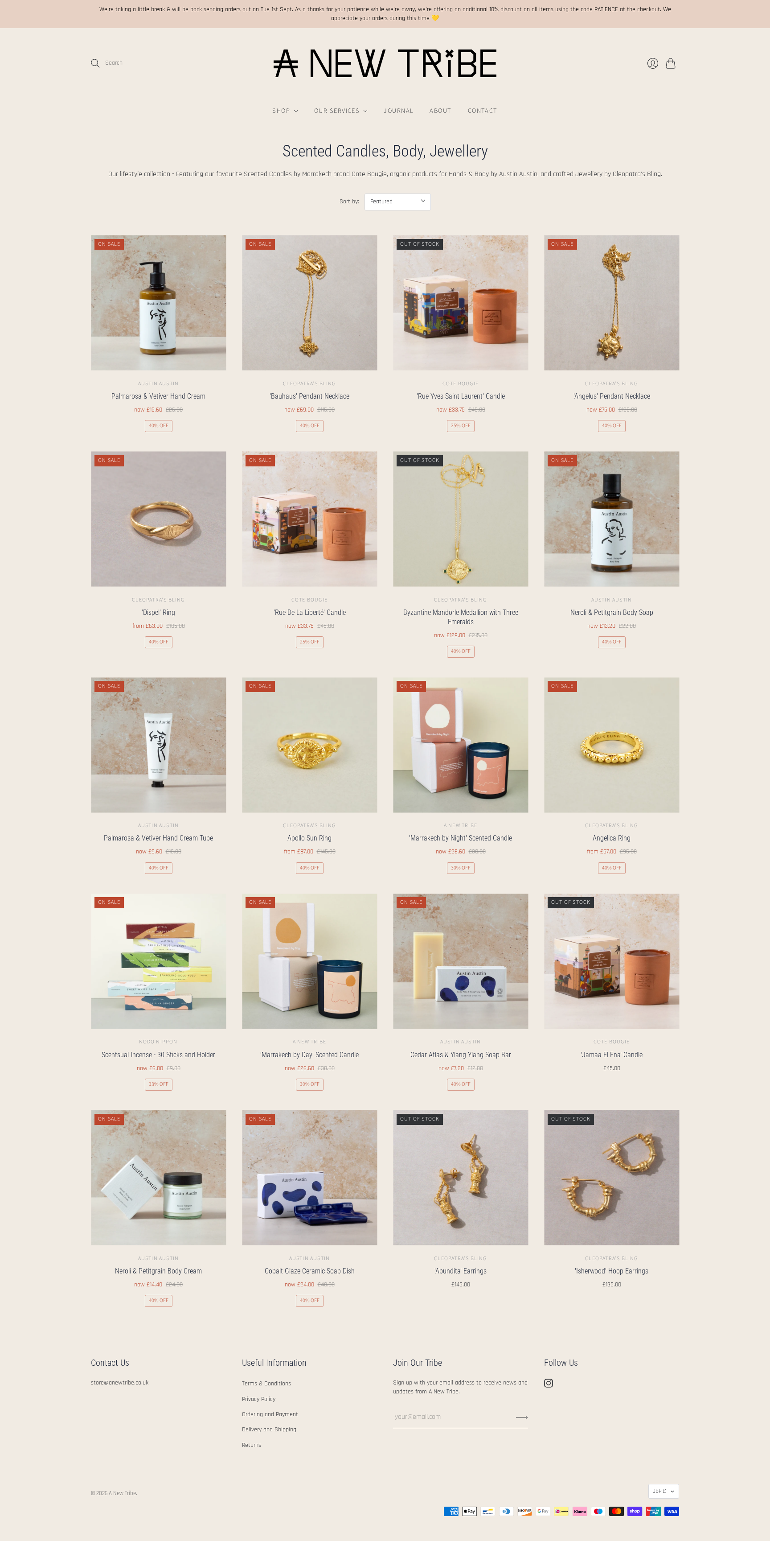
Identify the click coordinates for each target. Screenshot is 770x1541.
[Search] (95, 63)
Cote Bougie (460, 383)
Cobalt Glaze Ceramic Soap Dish (310, 1271)
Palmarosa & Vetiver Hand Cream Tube (158, 838)
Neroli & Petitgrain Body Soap (611, 612)
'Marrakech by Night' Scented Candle (460, 838)
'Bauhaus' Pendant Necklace (309, 396)
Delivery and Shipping (269, 1430)
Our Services (337, 110)
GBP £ (659, 1491)
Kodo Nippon (158, 1042)
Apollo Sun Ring (309, 838)
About (440, 110)
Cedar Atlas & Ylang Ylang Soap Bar (460, 1055)
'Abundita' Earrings (460, 1271)
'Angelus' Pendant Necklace (611, 396)
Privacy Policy (258, 1399)
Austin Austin (158, 383)
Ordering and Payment (270, 1414)
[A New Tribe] (385, 63)
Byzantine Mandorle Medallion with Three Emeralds (460, 617)
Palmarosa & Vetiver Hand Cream (158, 396)
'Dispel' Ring (158, 612)
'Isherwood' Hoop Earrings (611, 1271)
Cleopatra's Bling (309, 383)
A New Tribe (460, 825)
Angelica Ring (612, 838)
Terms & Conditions (266, 1384)
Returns (251, 1445)
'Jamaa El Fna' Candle (612, 1055)
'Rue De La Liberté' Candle (310, 612)
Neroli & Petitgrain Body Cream (158, 1271)
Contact (483, 110)
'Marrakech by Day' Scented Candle (309, 1055)
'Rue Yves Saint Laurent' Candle (461, 396)
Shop (281, 110)
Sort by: (349, 202)
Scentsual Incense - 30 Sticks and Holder (158, 1055)
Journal (399, 110)
